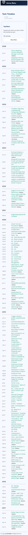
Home (6, 17)
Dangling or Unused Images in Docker (17, 526)
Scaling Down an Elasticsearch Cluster (17, 293)
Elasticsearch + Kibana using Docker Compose (18, 370)
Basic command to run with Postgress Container (17, 335)
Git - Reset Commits (17, 239)
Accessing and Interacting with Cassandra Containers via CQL (17, 98)
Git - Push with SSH (16, 241)
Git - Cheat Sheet (16, 259)
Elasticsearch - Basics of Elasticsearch (18, 386)
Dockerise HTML (16, 373)
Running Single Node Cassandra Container (17, 84)
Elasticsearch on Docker (18, 450)
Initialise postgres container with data (17, 116)
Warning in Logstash (17, 298)
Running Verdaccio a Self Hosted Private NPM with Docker (17, 153)
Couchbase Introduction (18, 375)
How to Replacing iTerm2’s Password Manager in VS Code (17, 52)
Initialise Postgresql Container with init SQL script (18, 142)
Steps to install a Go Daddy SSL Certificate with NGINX (17, 379)
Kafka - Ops (14, 235)
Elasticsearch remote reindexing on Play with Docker (18, 303)
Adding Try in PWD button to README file (17, 356)
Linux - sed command (17, 437)
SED (12, 392)
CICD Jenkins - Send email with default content (17, 420)
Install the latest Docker (18, 490)
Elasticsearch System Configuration (17, 228)
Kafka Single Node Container (16, 307)
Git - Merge (14, 247)
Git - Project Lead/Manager (15, 244)
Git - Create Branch (16, 251)
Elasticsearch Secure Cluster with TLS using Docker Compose (17, 79)
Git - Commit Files (16, 257)
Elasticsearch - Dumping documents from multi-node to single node (18, 414)
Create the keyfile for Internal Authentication (18, 176)
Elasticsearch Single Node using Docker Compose (17, 366)
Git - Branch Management (15, 261)
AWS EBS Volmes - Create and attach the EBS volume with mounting (17, 426)
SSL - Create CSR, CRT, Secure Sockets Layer (17, 389)
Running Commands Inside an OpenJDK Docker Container (17, 396)
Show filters (14, 39)
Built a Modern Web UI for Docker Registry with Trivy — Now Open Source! (18, 73)
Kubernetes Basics (16, 469)
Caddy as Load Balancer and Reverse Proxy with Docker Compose (18, 181)
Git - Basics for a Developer (16, 410)
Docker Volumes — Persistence (16, 225)
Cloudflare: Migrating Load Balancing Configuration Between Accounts (18, 111)
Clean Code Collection (17, 274)
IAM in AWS (14, 458)
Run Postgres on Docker (18, 454)
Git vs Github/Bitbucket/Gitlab (18, 282)
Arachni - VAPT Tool (17, 493)
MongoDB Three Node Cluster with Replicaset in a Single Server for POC (18, 161)
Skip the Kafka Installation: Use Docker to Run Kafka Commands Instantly (18, 134)
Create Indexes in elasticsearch (16, 345)
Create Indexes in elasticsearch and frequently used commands (16, 350)
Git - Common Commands (15, 254)
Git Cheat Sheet (15, 501)
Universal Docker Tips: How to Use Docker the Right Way (18, 517)
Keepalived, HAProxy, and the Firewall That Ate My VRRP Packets (17, 59)
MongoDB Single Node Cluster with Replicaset (18, 172)
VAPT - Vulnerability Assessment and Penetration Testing (17, 497)
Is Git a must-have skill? (18, 277)
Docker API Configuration (15, 326)
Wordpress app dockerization (15, 503)
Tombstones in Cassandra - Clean (16, 434)
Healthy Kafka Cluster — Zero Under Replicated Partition (18, 205)
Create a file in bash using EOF (17, 473)
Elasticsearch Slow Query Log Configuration (16, 340)
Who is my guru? (16, 443)
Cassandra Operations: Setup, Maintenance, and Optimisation (18, 90)
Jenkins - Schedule (16, 404)
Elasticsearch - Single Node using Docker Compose (17, 266)
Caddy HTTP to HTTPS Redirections (17, 191)
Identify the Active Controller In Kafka (16, 199)
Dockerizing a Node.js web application (17, 522)
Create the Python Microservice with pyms (18, 287)
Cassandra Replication (17, 322)
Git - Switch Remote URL (18, 237)
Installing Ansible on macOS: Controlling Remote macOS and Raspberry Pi (17, 127)
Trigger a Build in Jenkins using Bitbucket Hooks (18, 318)
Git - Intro (14, 431)
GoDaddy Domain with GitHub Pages (17, 477)
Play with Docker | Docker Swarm (16, 440)
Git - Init (13, 249)
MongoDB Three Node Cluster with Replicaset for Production (18, 168)
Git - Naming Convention (15, 486)
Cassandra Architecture (18, 324)
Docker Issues (15, 383)
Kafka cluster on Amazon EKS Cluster (17, 460)
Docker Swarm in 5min (17, 512)
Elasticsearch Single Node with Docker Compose (17, 360)
